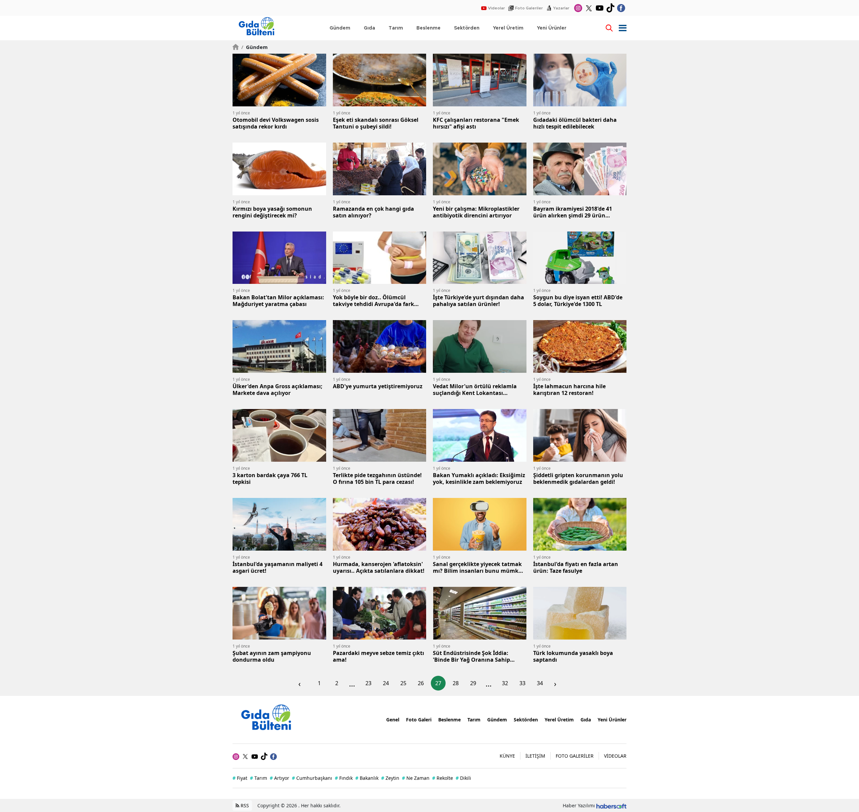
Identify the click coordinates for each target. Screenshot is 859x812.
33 (522, 683)
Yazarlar (561, 8)
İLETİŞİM (535, 756)
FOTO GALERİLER (575, 756)
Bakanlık (366, 778)
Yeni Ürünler (612, 719)
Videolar (496, 8)
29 (473, 683)
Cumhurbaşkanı (312, 778)
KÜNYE (507, 756)
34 (540, 683)
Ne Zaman (416, 778)
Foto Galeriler (529, 8)
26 (421, 683)
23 (368, 683)
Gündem (254, 47)
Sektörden (526, 719)
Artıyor (279, 778)
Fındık (344, 778)
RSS (244, 805)
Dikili (463, 778)
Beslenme (449, 719)
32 (505, 683)
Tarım (474, 719)
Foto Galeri (419, 719)
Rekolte (442, 778)
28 (456, 683)
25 (403, 683)
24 (386, 683)
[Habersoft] (611, 805)
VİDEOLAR (615, 756)
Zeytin (390, 778)
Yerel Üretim (559, 719)
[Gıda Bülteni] (269, 719)
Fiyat (240, 778)
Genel (392, 719)
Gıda (585, 719)
